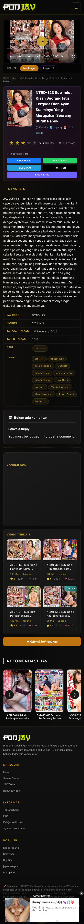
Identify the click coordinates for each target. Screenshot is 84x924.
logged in (36, 436)
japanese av (42, 373)
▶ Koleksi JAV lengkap (42, 641)
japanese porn (64, 373)
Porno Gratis (66, 394)
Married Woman (60, 387)
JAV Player (29, 68)
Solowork (40, 401)
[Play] (42, 41)
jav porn (39, 387)
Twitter (60, 167)
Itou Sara (40, 348)
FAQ (5, 816)
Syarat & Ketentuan (14, 828)
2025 (35, 339)
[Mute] (38, 56)
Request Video (11, 790)
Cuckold (62, 365)
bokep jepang (43, 365)
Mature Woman (44, 394)
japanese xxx (42, 380)
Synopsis (16, 188)
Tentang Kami (11, 809)
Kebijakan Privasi (13, 822)
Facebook (24, 160)
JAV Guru (62, 380)
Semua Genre (11, 778)
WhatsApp (60, 160)
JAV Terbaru (10, 784)
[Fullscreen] (73, 56)
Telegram (24, 167)
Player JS (48, 68)
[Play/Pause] (10, 56)
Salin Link (42, 174)
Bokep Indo (57, 358)
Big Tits (39, 358)
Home (6, 772)
